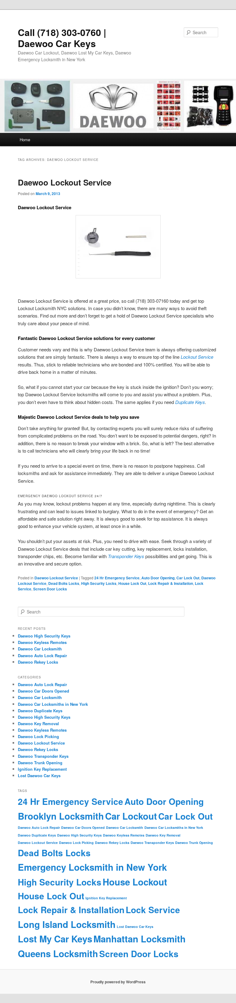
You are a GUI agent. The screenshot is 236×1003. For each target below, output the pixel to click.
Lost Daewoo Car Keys (39, 775)
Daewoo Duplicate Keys (40, 710)
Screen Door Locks (50, 589)
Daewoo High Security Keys (44, 636)
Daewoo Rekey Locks (38, 662)
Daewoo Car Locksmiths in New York (53, 704)
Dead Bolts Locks (63, 583)
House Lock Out (132, 583)
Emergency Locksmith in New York (92, 867)
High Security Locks (98, 583)
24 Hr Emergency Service (117, 578)
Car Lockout (131, 815)
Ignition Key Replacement (42, 769)
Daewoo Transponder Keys (43, 756)
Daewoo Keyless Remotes (42, 642)
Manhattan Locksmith (139, 938)
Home (25, 139)
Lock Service (153, 910)
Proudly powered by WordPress (118, 982)
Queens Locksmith (58, 953)
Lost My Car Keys (55, 938)
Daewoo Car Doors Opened (43, 691)
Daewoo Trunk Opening (40, 762)
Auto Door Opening (158, 578)
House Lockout (135, 881)
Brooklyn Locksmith (61, 815)
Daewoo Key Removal (38, 723)
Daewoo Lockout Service (64, 182)
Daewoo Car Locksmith (40, 649)
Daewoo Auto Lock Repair (42, 655)
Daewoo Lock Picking (38, 736)
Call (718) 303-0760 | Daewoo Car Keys (62, 38)
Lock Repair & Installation (170, 583)
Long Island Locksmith (67, 924)
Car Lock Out (187, 578)
